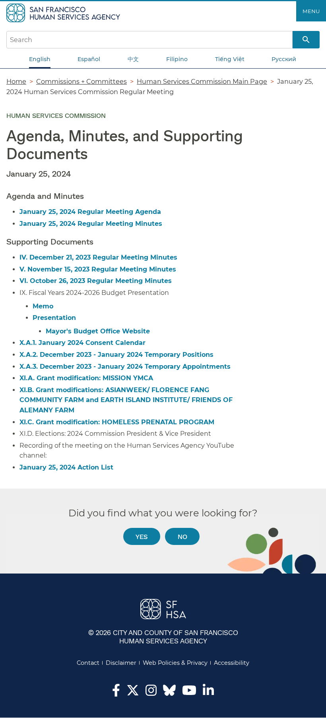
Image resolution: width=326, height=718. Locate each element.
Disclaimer (121, 662)
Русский (284, 59)
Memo (43, 306)
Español (89, 59)
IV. (24, 257)
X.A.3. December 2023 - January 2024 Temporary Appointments (125, 366)
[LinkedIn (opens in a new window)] (208, 693)
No (182, 536)
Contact (88, 662)
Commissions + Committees (81, 81)
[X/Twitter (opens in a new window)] (132, 693)
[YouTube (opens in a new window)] (189, 693)
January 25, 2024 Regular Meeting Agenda (90, 212)
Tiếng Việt (229, 59)
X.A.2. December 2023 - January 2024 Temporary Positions (116, 354)
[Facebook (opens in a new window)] (116, 693)
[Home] (64, 12)
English (39, 59)
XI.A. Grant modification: (86, 378)
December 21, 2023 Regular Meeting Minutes (103, 257)
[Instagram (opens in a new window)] (151, 693)
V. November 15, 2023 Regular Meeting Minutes (97, 269)
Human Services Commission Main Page (202, 81)
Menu (311, 11)
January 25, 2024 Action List (66, 467)
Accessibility (231, 662)
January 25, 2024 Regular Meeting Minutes (90, 223)
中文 (133, 59)
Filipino (177, 59)
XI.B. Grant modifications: (126, 400)
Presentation (54, 317)
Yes (141, 536)
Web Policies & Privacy (175, 662)
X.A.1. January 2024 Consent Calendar (82, 342)
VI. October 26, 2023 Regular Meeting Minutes (95, 281)
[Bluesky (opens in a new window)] (169, 694)
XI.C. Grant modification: (117, 422)
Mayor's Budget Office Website (98, 331)
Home (16, 81)
